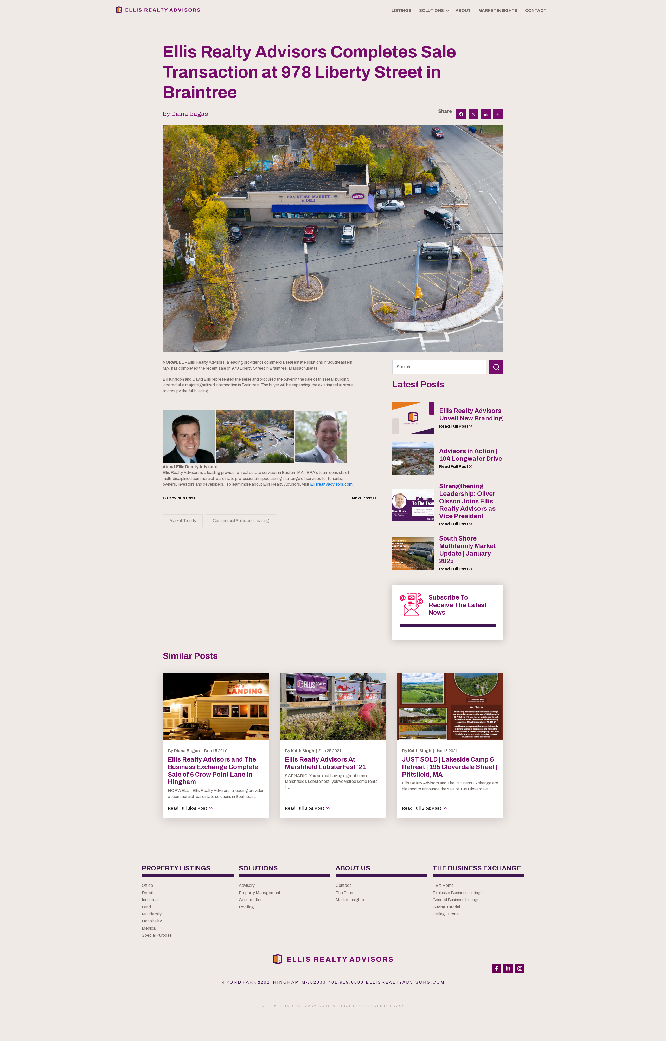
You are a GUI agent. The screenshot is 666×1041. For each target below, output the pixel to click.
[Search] (496, 367)
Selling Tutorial (446, 914)
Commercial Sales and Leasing (241, 520)
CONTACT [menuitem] (535, 10)
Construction (250, 899)
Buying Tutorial (446, 907)
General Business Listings (456, 899)
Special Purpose (157, 935)
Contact (343, 885)
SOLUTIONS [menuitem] (431, 10)
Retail (147, 892)
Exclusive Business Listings (458, 892)
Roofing (246, 907)
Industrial (150, 899)
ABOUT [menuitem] (463, 10)
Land (146, 907)
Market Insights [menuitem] (497, 10)
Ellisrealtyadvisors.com (331, 484)
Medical (149, 928)
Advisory (247, 885)
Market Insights (350, 899)
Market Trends (182, 520)
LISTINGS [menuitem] (401, 10)
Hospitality (152, 921)
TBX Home (443, 885)
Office (147, 885)
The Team (345, 892)
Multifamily (152, 914)
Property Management (259, 892)
